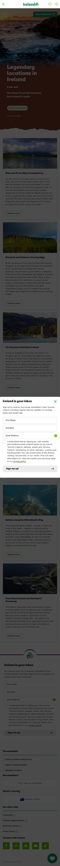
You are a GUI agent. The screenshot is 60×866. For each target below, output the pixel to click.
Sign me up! (12, 469)
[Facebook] (6, 845)
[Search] (56, 4)
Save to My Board (43, 14)
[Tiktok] (45, 845)
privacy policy (19, 461)
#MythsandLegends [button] (17, 108)
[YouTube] (35, 845)
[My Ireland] (50, 4)
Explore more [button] (14, 213)
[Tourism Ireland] (31, 4)
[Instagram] (16, 845)
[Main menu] (3, 4)
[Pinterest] (25, 845)
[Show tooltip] (55, 435)
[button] (55, 401)
